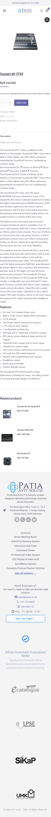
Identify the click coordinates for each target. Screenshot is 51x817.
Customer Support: (25, 3)
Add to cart (21, 102)
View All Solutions (25, 573)
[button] (4, 11)
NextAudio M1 (23, 453)
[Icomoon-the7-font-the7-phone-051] (22, 519)
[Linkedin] (16, 519)
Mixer (12, 112)
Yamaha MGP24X (25, 430)
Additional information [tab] (10, 142)
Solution (26, 532)
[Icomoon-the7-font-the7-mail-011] (34, 519)
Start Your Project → (25, 618)
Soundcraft (9, 116)
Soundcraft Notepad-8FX (28, 406)
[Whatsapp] (28, 519)
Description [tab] (5, 136)
